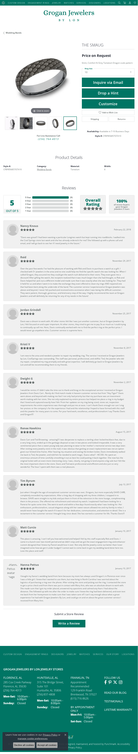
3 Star (28, 204)
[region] (40, 77)
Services (81, 3)
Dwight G (26, 378)
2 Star (28, 207)
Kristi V (25, 344)
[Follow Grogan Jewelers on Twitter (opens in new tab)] (115, 682)
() (71, 197)
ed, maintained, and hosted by (88, 744)
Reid (23, 257)
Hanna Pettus (29, 565)
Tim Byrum (27, 481)
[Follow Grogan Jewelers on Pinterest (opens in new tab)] (109, 682)
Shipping (95, 119)
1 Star (28, 210)
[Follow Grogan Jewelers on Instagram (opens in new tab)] (120, 682)
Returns (122, 119)
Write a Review (69, 623)
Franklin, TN (80, 678)
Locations (109, 3)
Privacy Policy (74, 747)
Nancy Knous (29, 226)
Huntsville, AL (47, 678)
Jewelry (56, 3)
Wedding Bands (14, 32)
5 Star (28, 197)
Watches (69, 3)
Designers (95, 3)
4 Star (28, 200)
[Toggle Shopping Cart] (124, 3)
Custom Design (16, 3)
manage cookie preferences (32, 738)
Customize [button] (108, 103)
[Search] (119, 3)
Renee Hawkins (30, 428)
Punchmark (110, 744)
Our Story (112, 654)
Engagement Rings (38, 3)
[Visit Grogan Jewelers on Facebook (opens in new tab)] (105, 682)
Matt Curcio (28, 527)
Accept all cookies (46, 745)
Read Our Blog (115, 693)
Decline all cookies (24, 745)
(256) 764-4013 (48, 139)
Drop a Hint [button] (108, 93)
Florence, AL (12, 678)
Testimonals (113, 701)
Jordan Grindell (30, 310)
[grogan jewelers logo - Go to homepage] (69, 16)
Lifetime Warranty (118, 710)
